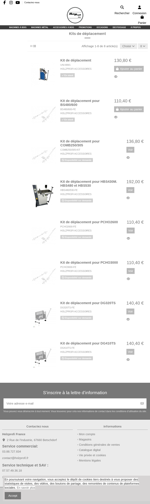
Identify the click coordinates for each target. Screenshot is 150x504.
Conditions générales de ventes (99, 444)
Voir (130, 149)
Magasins (85, 439)
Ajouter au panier (131, 68)
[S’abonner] (142, 403)
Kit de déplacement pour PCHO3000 (89, 262)
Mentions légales (90, 460)
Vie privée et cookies (92, 455)
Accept (12, 495)
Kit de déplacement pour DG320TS (88, 303)
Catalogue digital (89, 450)
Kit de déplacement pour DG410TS (88, 343)
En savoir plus (26, 487)
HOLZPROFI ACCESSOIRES (76, 69)
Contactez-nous (32, 2)
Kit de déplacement (75, 60)
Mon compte (87, 434)
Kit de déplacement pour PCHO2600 (89, 222)
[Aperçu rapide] (116, 76)
